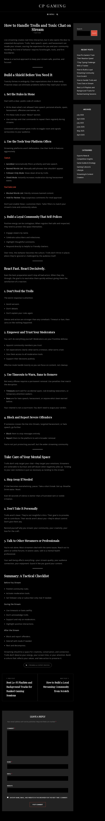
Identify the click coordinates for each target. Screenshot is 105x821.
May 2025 (80, 131)
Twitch (7, 157)
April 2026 (81, 119)
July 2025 (80, 123)
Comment (11, 728)
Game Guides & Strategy (86, 163)
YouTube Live (10, 187)
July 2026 (80, 115)
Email (9, 774)
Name (9, 762)
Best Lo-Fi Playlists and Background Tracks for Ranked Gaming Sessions (86, 90)
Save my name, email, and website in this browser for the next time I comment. (39, 797)
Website (10, 786)
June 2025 (80, 127)
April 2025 (81, 135)
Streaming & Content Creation (39, 665)
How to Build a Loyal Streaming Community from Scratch (85, 73)
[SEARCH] (57, 14)
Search (79, 29)
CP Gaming (52, 5)
